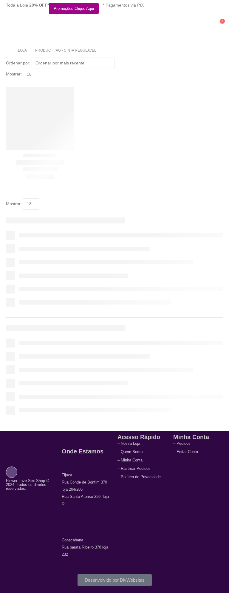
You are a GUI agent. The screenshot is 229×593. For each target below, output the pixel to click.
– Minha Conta (130, 460)
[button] (8, 83)
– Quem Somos (131, 452)
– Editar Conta (185, 452)
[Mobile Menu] (10, 27)
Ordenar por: (18, 63)
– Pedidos (182, 443)
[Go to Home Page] (8, 50)
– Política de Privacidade (139, 477)
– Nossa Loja (128, 443)
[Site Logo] (44, 30)
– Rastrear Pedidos (134, 468)
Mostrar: (14, 74)
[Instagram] (11, 472)
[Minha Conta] (205, 24)
